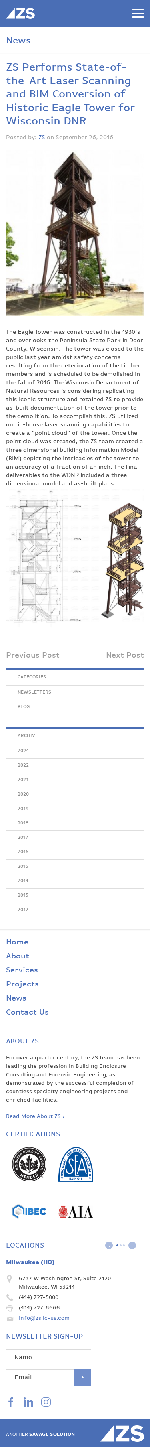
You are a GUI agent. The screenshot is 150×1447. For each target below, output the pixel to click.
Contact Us (27, 1012)
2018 (23, 823)
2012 (23, 909)
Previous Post (33, 655)
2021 (23, 779)
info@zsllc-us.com (44, 1318)
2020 (23, 794)
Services (22, 970)
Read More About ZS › (35, 1116)
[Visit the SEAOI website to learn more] (75, 1180)
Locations (25, 1245)
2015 (23, 866)
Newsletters (34, 692)
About (17, 956)
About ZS (22, 1041)
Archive (28, 735)
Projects (22, 984)
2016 (23, 852)
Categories (32, 677)
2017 (23, 837)
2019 (23, 808)
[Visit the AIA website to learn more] (75, 1227)
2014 (23, 881)
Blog (24, 706)
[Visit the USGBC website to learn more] (29, 1180)
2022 (23, 765)
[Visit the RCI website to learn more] (29, 1227)
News (16, 998)
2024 (23, 751)
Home (17, 942)
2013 (23, 895)
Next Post (125, 655)
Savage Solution (40, 1434)
